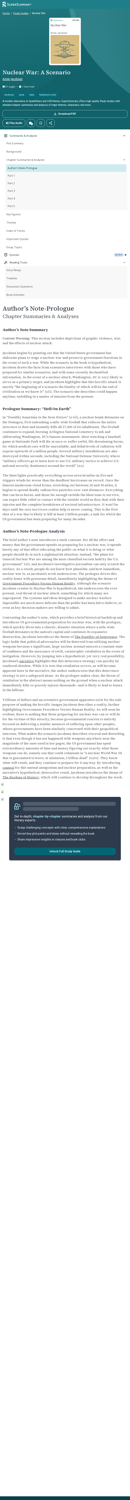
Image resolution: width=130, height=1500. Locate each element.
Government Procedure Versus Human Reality (39, 583)
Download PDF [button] (67, 113)
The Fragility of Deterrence (96, 637)
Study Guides (21, 13)
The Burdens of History (21, 777)
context (8, 767)
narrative (26, 661)
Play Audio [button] (16, 122)
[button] (31, 123)
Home (6, 13)
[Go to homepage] (17, 4)
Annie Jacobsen (13, 79)
